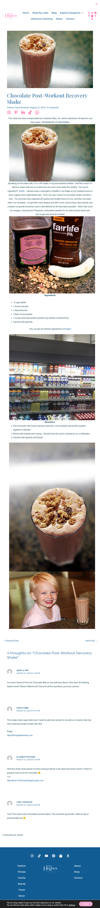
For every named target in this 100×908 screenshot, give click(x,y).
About (59, 19)
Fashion (21, 866)
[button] (71, 13)
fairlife (22, 191)
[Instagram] (9, 112)
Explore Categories (70, 13)
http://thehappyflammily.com (20, 735)
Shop (77, 872)
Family (21, 878)
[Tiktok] (30, 112)
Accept (86, 904)
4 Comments (53, 107)
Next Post (91, 641)
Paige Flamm (22, 708)
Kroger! (67, 329)
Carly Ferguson (24, 802)
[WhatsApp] (37, 112)
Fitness (10, 107)
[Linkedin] (23, 112)
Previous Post (10, 641)
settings (72, 905)
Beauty (22, 884)
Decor (21, 896)
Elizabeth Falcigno (26, 757)
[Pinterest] (16, 112)
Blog (54, 13)
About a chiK (23, 670)
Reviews (25, 107)
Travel (21, 890)
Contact (70, 19)
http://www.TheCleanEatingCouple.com (25, 780)
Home (26, 13)
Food (17, 107)
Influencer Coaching (42, 19)
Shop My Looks (40, 13)
